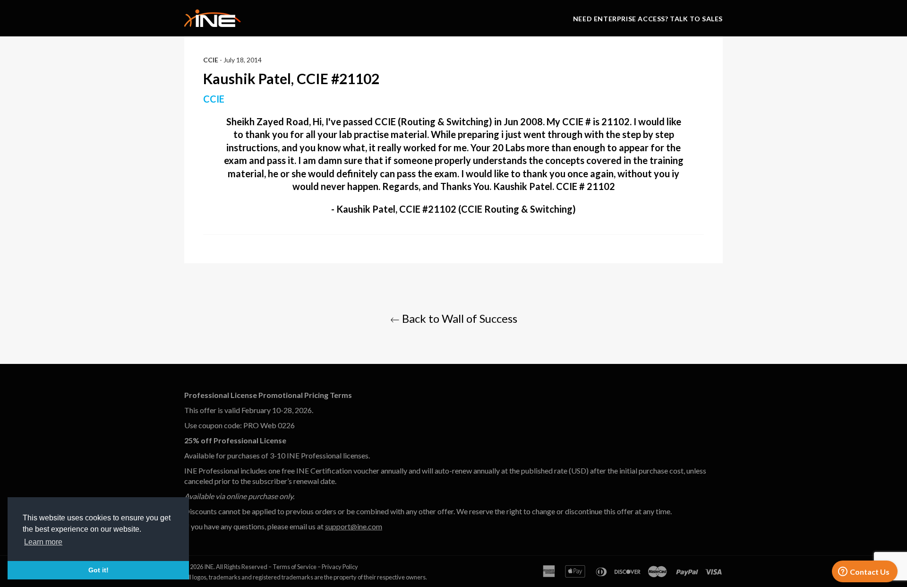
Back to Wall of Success (458, 318)
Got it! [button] (98, 570)
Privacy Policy (340, 566)
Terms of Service (295, 566)
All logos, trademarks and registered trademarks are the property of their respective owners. (305, 577)
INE (209, 566)
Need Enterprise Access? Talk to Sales (648, 19)
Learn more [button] (43, 542)
